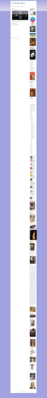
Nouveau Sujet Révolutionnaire (32, 292)
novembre (31, 117)
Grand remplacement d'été (33, 126)
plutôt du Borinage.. (31, 110)
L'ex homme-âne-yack (32, 66)
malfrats (32, 289)
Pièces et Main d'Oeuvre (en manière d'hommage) (33, 175)
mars (31, 143)
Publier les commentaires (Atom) (16, 38)
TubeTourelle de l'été (32, 136)
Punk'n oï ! (34, 297)
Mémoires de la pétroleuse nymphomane (32, 86)
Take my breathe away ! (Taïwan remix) (32, 137)
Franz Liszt (34, 278)
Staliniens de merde (33, 302)
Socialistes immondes (32, 301)
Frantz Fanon (33, 278)
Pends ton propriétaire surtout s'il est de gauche (32, 294)
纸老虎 (31, 139)
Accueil (19, 37)
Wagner (33, 304)
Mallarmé (34, 289)
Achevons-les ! (32, 265)
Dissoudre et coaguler (32, 83)
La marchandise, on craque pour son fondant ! (33, 134)
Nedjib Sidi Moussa (31, 64)
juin (31, 141)
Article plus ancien (26, 37)
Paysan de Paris (34, 293)
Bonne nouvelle (32, 269)
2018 (30, 148)
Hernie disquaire (31, 281)
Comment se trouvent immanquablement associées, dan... (32, 129)
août (31, 119)
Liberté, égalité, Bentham (33, 163)
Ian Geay (34, 281)
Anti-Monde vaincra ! (32, 267)
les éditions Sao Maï (31, 62)
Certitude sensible (33, 159)
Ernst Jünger (32, 275)
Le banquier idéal (32, 286)
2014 (30, 151)
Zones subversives (31, 70)
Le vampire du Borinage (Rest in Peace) (33, 157)
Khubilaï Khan (34, 284)
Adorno (34, 265)
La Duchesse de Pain (31, 85)
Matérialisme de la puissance (32, 290)
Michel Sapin (34, 290)
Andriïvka (31, 122)
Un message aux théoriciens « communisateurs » (33, 172)
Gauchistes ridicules (33, 279)
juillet (31, 140)
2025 (30, 113)
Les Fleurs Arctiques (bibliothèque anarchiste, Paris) (32, 68)
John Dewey (32, 284)
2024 (30, 114)
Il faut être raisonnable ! (32, 282)
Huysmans (33, 281)
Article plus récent (13, 37)
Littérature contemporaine (32, 288)
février (31, 144)
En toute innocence (32, 125)
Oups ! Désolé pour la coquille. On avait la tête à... (32, 109)
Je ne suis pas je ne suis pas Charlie (32, 283)
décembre (31, 116)
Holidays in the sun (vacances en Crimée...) (33, 130)
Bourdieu (34, 269)
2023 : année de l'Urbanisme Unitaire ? (33, 182)
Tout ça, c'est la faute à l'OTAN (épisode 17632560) (32, 124)
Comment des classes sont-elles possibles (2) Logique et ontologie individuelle (32, 191)
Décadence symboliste (33, 273)
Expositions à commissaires (32, 276)
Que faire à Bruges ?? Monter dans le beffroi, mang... (32, 107)
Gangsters (30, 279)
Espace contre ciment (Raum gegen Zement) (32, 69)
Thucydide (33, 303)
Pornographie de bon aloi (33, 295)
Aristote (34, 267)
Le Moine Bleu (18, 3)
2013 (30, 152)
